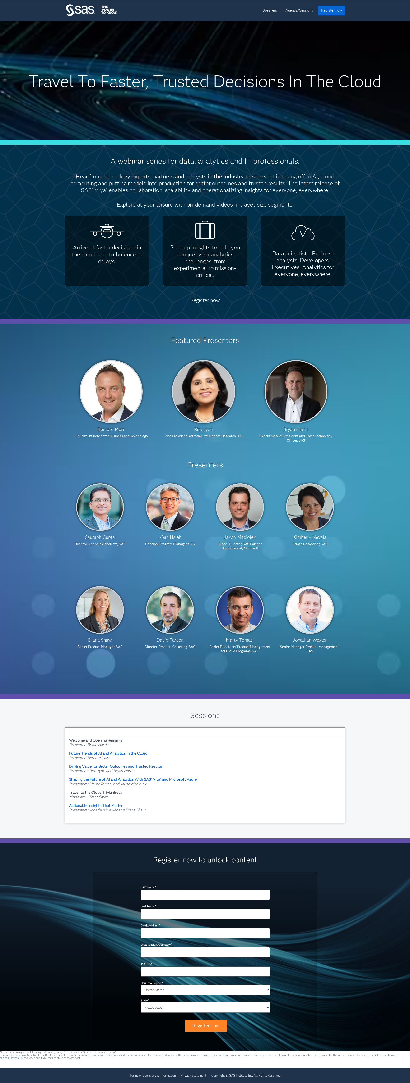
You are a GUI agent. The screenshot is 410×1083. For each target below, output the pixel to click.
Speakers (270, 10)
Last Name (148, 906)
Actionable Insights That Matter (96, 805)
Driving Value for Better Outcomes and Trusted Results (115, 766)
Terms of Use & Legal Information (153, 1075)
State (145, 1000)
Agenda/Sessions (299, 10)
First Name (148, 887)
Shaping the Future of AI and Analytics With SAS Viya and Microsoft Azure (133, 779)
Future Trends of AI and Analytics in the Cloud (108, 753)
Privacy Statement (193, 1075)
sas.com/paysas (9, 1058)
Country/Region (152, 983)
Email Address (150, 925)
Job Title (146, 963)
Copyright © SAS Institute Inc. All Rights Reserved (245, 1075)
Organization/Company (156, 944)
